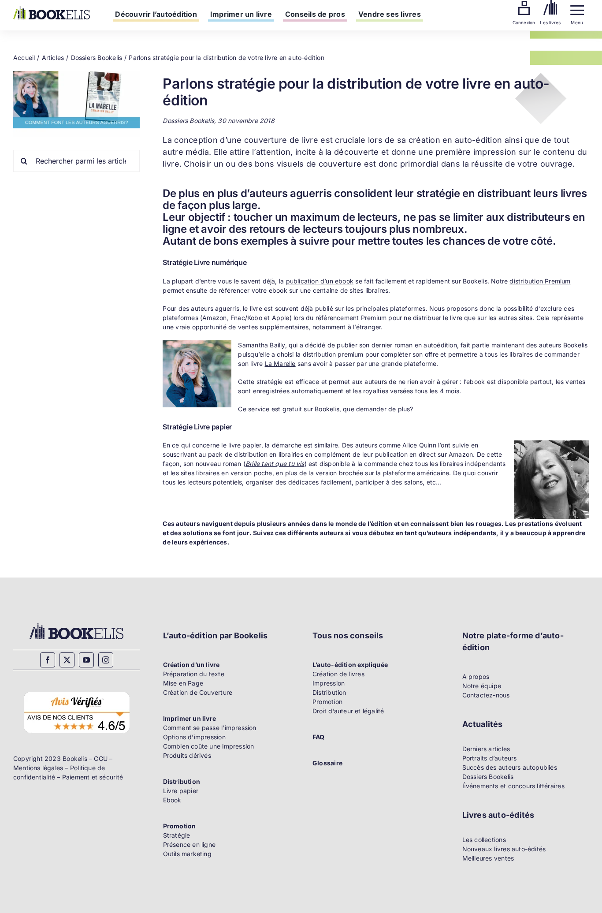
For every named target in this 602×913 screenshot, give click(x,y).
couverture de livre (281, 140)
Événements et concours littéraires (513, 786)
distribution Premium (539, 281)
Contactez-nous (486, 695)
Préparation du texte (193, 674)
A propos (476, 676)
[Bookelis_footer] (76, 624)
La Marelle (280, 363)
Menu (577, 22)
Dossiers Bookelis (488, 776)
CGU (101, 758)
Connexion (524, 22)
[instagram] (105, 659)
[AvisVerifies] (76, 690)
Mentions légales (38, 767)
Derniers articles (486, 749)
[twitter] (66, 659)
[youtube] (86, 659)
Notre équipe (482, 685)
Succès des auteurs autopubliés (509, 767)
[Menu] (577, 8)
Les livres (550, 22)
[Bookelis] (51, 9)
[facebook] (47, 659)
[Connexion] (524, 3)
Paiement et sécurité (92, 777)
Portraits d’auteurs (489, 758)
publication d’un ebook (320, 281)
